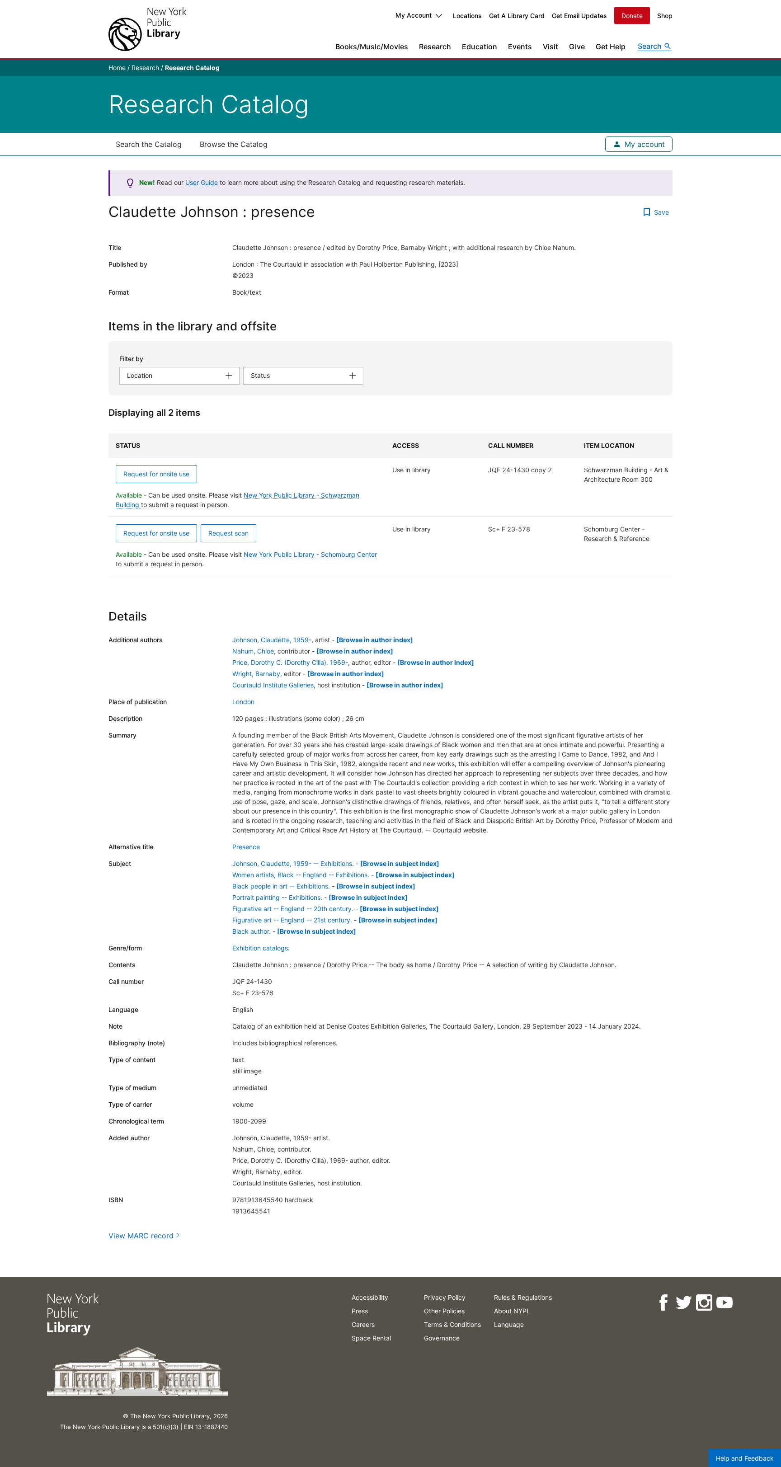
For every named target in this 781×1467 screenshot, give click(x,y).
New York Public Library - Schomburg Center (310, 554)
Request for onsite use (156, 474)
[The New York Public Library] (147, 29)
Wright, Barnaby (256, 673)
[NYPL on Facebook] (663, 1303)
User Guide (201, 182)
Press (360, 1311)
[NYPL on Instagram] (704, 1303)
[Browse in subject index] (399, 863)
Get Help (611, 46)
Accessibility (370, 1297)
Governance (442, 1338)
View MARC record (141, 1235)
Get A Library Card (517, 15)
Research (435, 46)
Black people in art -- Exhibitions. (281, 886)
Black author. (251, 931)
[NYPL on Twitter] (683, 1303)
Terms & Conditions (452, 1324)
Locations (467, 15)
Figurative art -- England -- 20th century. (292, 908)
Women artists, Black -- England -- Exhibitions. (300, 875)
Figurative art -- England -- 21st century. (292, 920)
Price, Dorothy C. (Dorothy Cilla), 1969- (290, 662)
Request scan (228, 533)
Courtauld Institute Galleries (273, 685)
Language (509, 1324)
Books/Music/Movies (371, 46)
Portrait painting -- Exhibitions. (277, 897)
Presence (246, 847)
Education (479, 46)
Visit (550, 46)
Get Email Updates (579, 15)
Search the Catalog (149, 144)
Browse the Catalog (234, 144)
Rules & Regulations (523, 1297)
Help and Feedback (745, 1458)
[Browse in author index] (374, 640)
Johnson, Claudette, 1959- (271, 640)
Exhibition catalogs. (261, 948)
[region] (390, 504)
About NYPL (512, 1311)
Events (520, 46)
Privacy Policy (445, 1297)
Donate (632, 15)
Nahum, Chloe (253, 651)
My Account (413, 15)
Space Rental (371, 1338)
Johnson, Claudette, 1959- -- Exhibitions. (293, 863)
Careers (363, 1324)
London (243, 701)
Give (577, 46)
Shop (665, 15)
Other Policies (444, 1311)
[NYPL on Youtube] (724, 1303)
